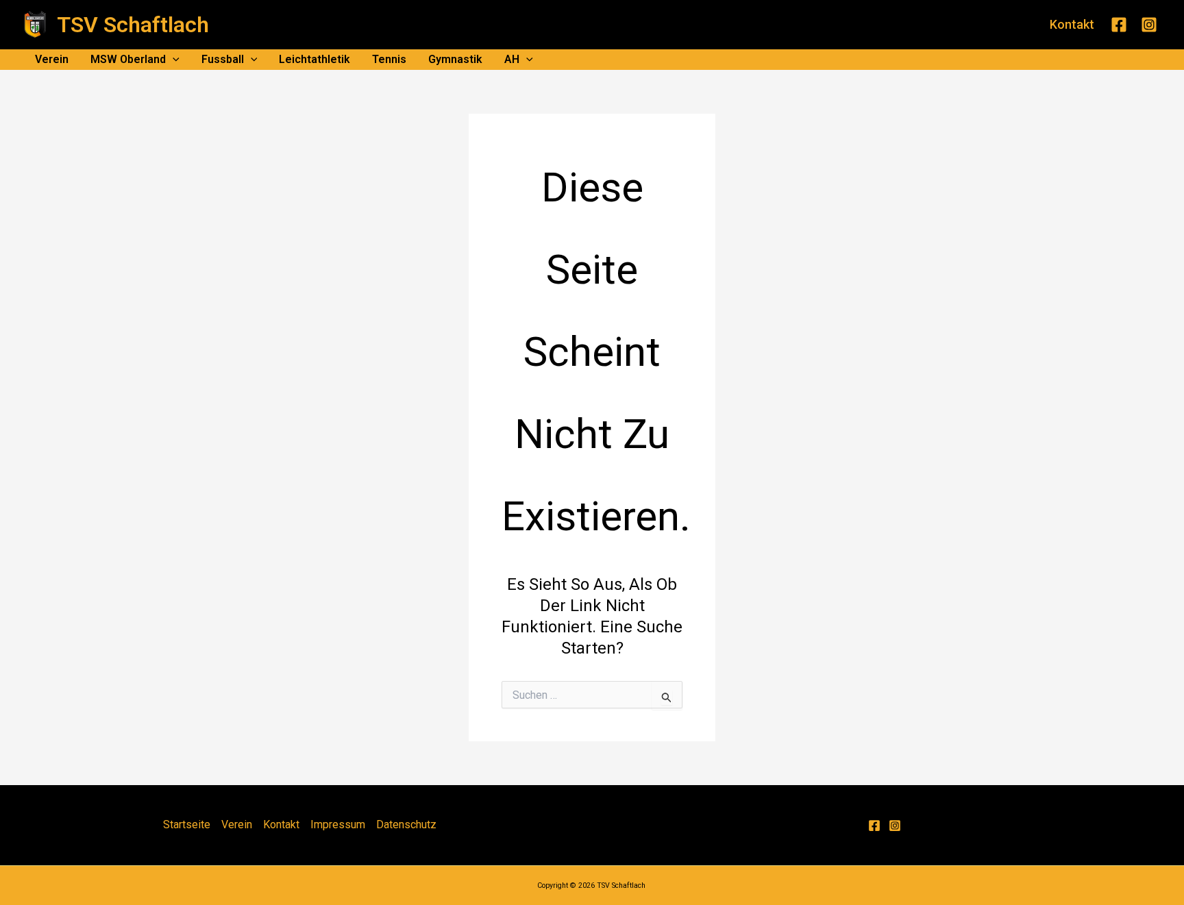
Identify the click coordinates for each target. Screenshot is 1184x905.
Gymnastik (455, 59)
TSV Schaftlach (133, 25)
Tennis (389, 59)
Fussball (222, 59)
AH (511, 59)
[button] (1072, 24)
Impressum (337, 824)
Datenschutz (406, 824)
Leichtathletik (314, 59)
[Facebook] (1119, 25)
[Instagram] (1149, 25)
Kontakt (281, 824)
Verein (52, 59)
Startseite (186, 824)
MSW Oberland (128, 59)
